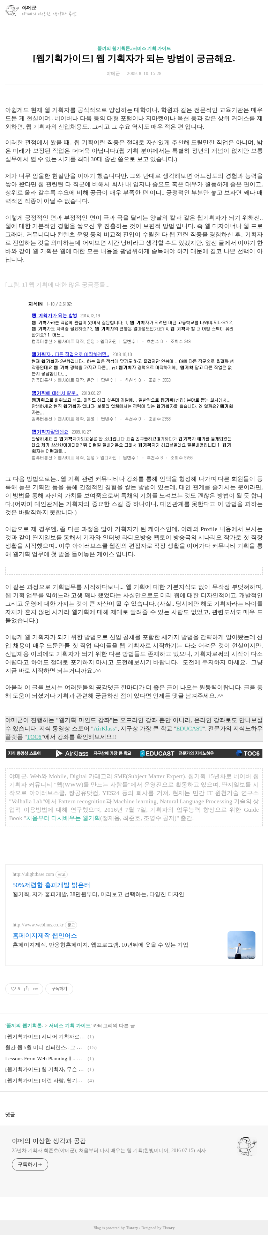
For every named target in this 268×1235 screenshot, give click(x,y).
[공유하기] (26, 989)
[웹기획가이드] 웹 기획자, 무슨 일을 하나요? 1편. (45, 1069)
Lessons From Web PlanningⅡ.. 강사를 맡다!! (45, 1058)
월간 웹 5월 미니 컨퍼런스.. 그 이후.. (45, 1047)
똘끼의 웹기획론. (24, 1025)
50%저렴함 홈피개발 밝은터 (51, 884)
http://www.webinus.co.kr (38, 924)
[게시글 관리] (35, 989)
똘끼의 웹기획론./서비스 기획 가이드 (134, 48)
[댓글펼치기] (17, 1114)
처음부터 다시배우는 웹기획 (63, 818)
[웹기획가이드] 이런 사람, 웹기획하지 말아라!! (45, 1080)
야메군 (29, 7)
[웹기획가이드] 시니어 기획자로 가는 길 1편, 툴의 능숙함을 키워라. (45, 1036)
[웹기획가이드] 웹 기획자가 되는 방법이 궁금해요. (134, 58)
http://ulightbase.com (33, 874)
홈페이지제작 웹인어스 (45, 935)
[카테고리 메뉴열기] (256, 11)
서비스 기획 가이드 (70, 1025)
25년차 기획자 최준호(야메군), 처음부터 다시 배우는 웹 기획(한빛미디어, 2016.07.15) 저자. (109, 1150)
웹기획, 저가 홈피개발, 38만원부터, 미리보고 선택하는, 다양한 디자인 (98, 894)
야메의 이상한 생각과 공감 (49, 1140)
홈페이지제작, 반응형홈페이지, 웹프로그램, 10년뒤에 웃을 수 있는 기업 (100, 945)
